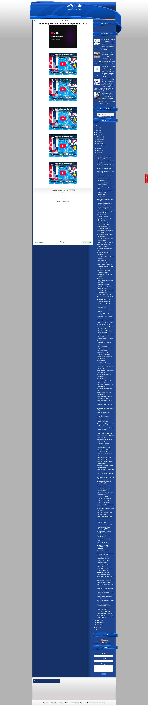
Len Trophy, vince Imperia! (103, 518)
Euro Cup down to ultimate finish (105, 525)
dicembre (99, 137)
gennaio (99, 624)
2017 (97, 130)
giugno (99, 150)
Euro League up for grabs (103, 284)
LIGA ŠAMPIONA (101, 378)
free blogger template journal (85, 702)
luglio (98, 148)
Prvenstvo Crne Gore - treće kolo (105, 242)
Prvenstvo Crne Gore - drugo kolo (105, 320)
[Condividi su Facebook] (74, 190)
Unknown (105, 640)
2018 (97, 128)
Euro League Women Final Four (104, 264)
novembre (99, 139)
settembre (99, 143)
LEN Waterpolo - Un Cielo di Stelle (105, 550)
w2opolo (74, 5)
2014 (97, 627)
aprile (98, 155)
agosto (99, 146)
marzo (98, 620)
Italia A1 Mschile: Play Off (103, 303)
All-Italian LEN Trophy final (103, 543)
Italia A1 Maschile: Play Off (103, 299)
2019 (97, 125)
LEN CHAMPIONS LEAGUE (104, 169)
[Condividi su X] (73, 190)
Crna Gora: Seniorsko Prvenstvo (105, 338)
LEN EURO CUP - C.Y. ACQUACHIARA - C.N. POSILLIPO (103, 547)
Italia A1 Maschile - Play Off (104, 294)
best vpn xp (95, 702)
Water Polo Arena (101, 194)
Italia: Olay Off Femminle (103, 314)
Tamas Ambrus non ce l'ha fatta (104, 439)
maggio (99, 152)
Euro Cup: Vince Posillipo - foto (104, 516)
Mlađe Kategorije (101, 360)
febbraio (99, 622)
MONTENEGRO (101, 197)
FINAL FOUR (100, 278)
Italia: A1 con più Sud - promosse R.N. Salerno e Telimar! (108, 54)
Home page (63, 242)
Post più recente (39, 242)
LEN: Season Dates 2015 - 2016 (105, 297)
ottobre (99, 141)
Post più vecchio (86, 242)
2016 (97, 132)
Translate (110, 116)
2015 (97, 134)
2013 (97, 629)
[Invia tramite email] (69, 190)
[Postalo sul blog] (71, 190)
